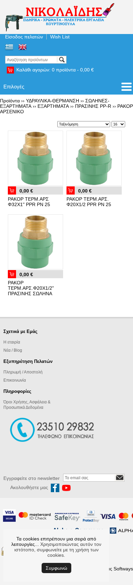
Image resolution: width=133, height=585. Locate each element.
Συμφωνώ (56, 568)
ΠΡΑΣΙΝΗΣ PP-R (93, 106)
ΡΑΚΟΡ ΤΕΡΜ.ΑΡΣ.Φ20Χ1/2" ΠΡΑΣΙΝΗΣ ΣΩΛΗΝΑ (31, 288)
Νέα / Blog (12, 350)
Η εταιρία (11, 342)
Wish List (60, 36)
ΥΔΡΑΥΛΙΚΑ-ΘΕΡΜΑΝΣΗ (52, 100)
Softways (123, 568)
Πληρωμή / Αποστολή (23, 372)
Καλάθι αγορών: (55, 69)
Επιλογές (13, 86)
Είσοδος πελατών (24, 36)
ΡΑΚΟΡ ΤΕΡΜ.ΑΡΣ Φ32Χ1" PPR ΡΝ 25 (29, 201)
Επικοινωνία (14, 380)
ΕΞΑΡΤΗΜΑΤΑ (53, 106)
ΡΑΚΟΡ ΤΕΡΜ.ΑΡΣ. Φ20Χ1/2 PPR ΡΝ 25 (88, 201)
